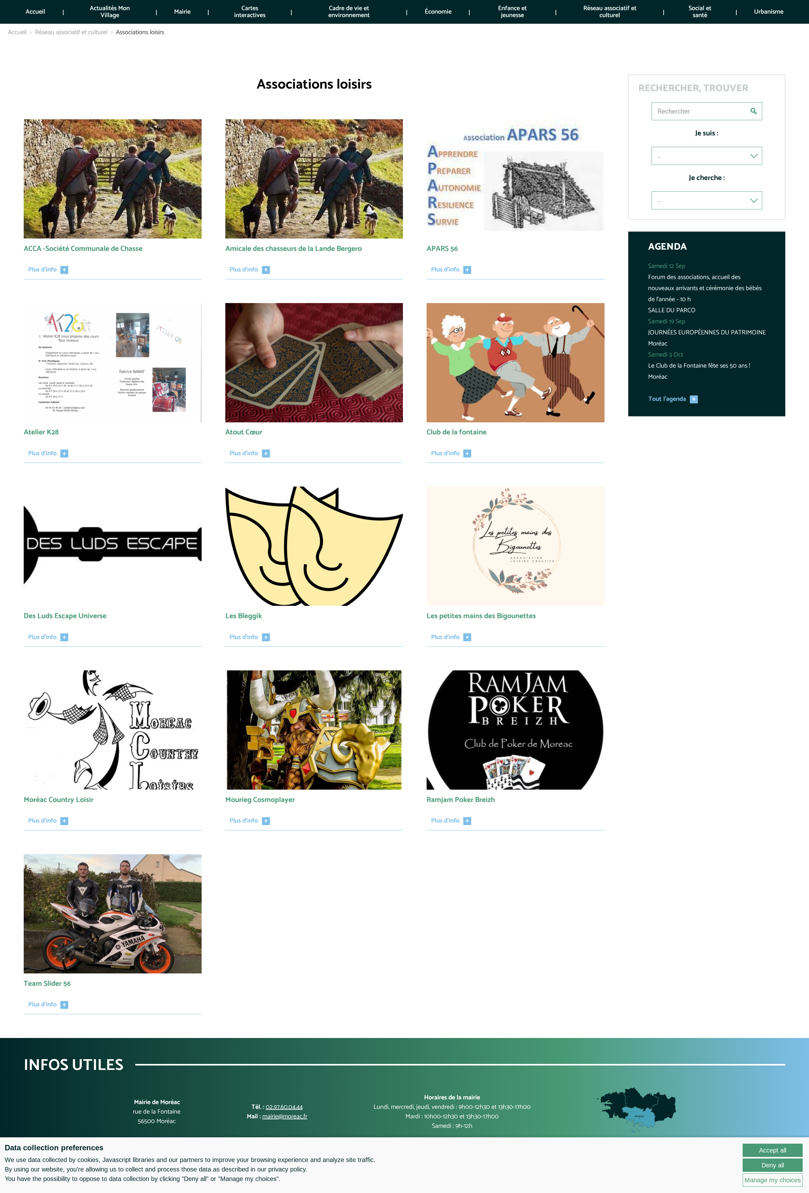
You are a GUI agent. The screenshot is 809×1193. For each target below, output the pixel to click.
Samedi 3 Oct (665, 355)
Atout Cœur (243, 432)
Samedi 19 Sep (666, 321)
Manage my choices (773, 1180)
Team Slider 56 (47, 984)
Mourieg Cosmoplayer (260, 800)
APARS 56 (442, 249)
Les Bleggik (243, 616)
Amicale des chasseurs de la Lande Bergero (293, 249)
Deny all (773, 1165)
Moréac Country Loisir (59, 800)
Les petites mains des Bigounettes (481, 616)
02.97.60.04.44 (284, 1107)
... (659, 156)
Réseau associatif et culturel (609, 12)
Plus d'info (42, 270)
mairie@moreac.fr (284, 1116)
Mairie (182, 12)
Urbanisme (768, 12)
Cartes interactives (249, 12)
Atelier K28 (41, 432)
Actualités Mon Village (110, 12)
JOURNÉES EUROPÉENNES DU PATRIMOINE (707, 332)
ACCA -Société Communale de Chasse (83, 249)
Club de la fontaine (457, 432)
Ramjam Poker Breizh (461, 800)
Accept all (772, 1150)
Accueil (35, 12)
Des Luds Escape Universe (65, 616)
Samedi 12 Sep (666, 266)
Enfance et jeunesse (512, 12)
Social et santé (700, 12)
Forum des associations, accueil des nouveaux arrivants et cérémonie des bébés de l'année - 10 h (705, 288)
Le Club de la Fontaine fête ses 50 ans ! (699, 366)
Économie (438, 12)
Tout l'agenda (667, 399)
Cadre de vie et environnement (349, 12)
